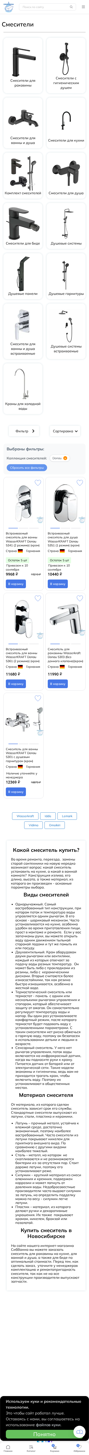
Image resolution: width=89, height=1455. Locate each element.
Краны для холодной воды (23, 406)
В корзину (16, 584)
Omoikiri (54, 825)
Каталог (83, 7)
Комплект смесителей (23, 193)
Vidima (33, 825)
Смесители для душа (66, 193)
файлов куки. (48, 1424)
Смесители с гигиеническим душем (66, 83)
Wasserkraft (25, 816)
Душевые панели (23, 293)
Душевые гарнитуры (66, 293)
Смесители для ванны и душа (22, 140)
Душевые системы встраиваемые (66, 348)
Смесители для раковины (22, 82)
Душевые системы (66, 243)
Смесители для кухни (66, 140)
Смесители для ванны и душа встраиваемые (22, 349)
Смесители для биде (23, 243)
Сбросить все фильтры (27, 468)
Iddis (48, 816)
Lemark (67, 816)
